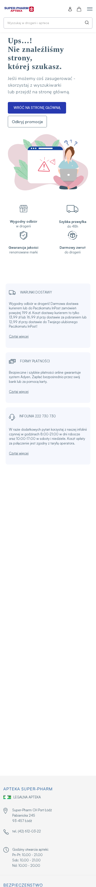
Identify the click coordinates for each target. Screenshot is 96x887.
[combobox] (48, 23)
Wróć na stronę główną (37, 108)
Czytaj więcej (19, 336)
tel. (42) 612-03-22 (26, 831)
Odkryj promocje (27, 121)
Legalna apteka (27, 797)
